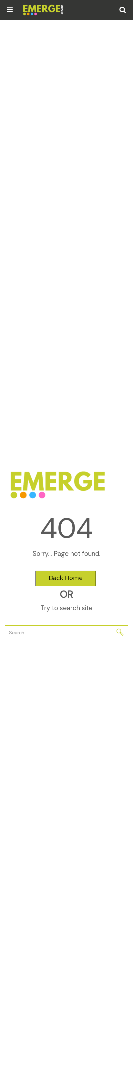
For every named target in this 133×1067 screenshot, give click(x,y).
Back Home (66, 578)
